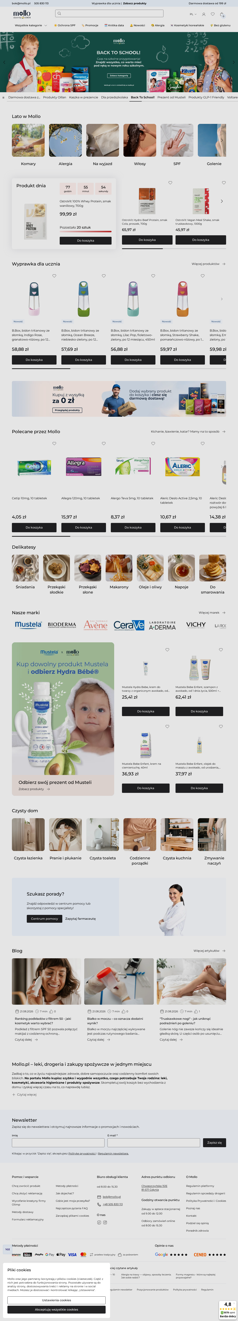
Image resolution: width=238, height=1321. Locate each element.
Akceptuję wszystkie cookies (56, 1309)
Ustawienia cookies (56, 1300)
